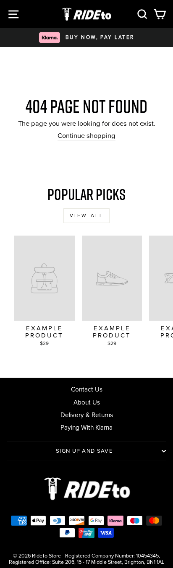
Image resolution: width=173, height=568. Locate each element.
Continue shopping (86, 136)
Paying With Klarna (86, 427)
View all (87, 215)
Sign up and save (84, 451)
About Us (86, 402)
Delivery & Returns (86, 415)
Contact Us (86, 389)
